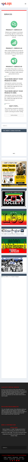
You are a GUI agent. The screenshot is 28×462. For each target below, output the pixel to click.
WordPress (23, 455)
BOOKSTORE (12, 459)
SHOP (23, 459)
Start (13, 153)
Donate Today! (14, 427)
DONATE (10, 457)
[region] (14, 218)
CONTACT (18, 459)
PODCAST (6, 459)
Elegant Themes (11, 455)
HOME (5, 457)
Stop (14, 153)
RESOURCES (15, 457)
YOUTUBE (21, 457)
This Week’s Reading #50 (10, 149)
